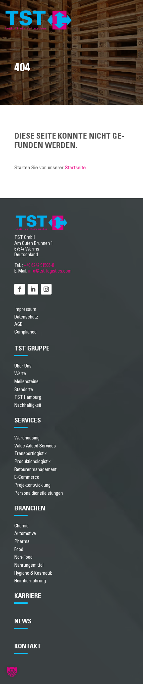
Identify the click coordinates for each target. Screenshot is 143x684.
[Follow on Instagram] (46, 289)
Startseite (75, 167)
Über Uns (23, 365)
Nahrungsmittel (29, 565)
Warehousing (27, 437)
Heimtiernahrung (30, 580)
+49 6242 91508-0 (39, 265)
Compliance (25, 332)
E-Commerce (26, 477)
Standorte (23, 389)
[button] (12, 672)
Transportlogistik (30, 453)
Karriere (27, 596)
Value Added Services (35, 445)
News (23, 621)
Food (18, 549)
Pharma (22, 541)
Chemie (21, 525)
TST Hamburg (27, 397)
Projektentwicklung (32, 485)
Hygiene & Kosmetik (33, 573)
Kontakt (27, 646)
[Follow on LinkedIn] (33, 289)
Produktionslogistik (32, 461)
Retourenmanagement (35, 469)
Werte (20, 373)
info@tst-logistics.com (50, 271)
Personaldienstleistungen (38, 493)
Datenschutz (26, 317)
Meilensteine (26, 381)
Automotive (25, 533)
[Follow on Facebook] (19, 289)
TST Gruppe (32, 348)
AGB (18, 324)
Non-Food (23, 557)
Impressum (25, 309)
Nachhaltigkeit (27, 405)
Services (27, 420)
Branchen (29, 508)
